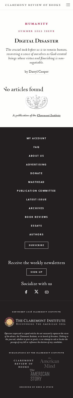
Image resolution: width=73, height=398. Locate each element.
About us (36, 155)
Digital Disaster (36, 41)
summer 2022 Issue (36, 31)
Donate (36, 173)
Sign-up (36, 272)
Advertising (36, 164)
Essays (36, 225)
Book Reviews (36, 217)
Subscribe (36, 245)
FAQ (36, 147)
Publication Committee (36, 190)
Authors (36, 234)
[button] (68, 5)
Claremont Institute (49, 115)
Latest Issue (36, 199)
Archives (36, 208)
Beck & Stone (45, 387)
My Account (36, 138)
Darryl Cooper (38, 72)
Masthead (36, 182)
